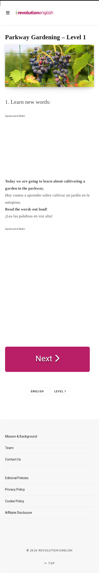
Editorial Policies (17, 478)
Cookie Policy (14, 501)
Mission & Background (21, 436)
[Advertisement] (39, 147)
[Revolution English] (34, 13)
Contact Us (13, 459)
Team (9, 448)
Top (51, 563)
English (37, 391)
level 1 (60, 391)
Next (44, 358)
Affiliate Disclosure (18, 512)
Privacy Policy (15, 489)
